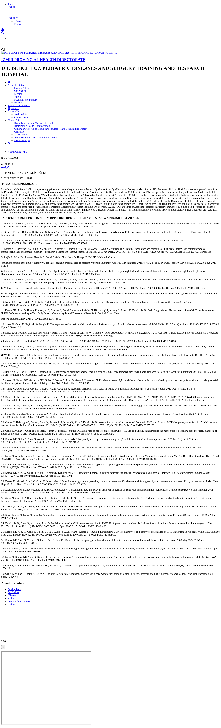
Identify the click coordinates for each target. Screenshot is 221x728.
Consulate (19, 131)
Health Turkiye (22, 140)
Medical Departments (19, 105)
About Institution (16, 85)
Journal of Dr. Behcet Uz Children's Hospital (37, 137)
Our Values (20, 91)
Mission (18, 93)
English (12, 7)
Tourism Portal (21, 134)
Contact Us (13, 111)
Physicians (13, 108)
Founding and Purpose (25, 99)
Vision (17, 96)
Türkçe (11, 4)
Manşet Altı (14, 120)
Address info (20, 114)
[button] (13, 18)
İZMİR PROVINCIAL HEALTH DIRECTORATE (43, 59)
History (18, 102)
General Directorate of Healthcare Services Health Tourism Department (50, 128)
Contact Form (21, 117)
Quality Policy (21, 88)
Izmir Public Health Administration (32, 125)
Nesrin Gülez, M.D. (18, 151)
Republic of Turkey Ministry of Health (34, 123)
